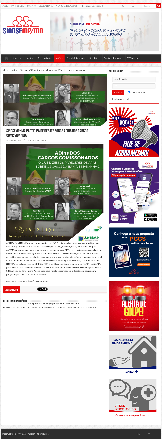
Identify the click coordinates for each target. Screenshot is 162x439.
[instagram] (139, 6)
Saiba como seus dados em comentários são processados (70, 307)
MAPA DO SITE (17, 6)
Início (6, 57)
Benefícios (94, 58)
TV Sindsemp (133, 58)
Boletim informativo (113, 58)
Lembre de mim (137, 93)
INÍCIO (5, 6)
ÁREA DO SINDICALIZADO (67, 6)
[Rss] (123, 6)
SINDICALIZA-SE (46, 6)
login (49, 303)
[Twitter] (129, 6)
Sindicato (16, 58)
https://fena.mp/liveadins (38, 281)
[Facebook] (126, 6)
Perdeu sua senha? (120, 99)
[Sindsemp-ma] (23, 25)
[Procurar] (158, 6)
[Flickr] (133, 6)
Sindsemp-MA (15, 140)
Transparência (44, 58)
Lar (7, 70)
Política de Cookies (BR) (92, 6)
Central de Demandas (76, 58)
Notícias (59, 58)
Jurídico (29, 58)
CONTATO (31, 6)
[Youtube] (136, 6)
